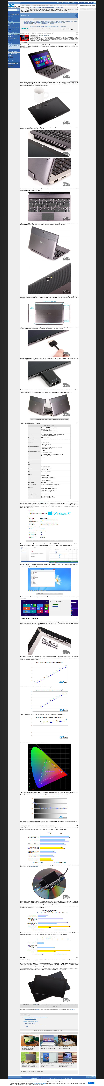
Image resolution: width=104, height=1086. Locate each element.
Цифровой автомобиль (13, 60)
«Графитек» (37, 1009)
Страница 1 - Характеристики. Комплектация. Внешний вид (35, 1016)
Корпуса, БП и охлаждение (13, 29)
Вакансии (11, 67)
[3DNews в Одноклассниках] (86, 3)
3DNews (22, 5)
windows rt (37, 1072)
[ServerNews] (14, 14)
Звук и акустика (11, 23)
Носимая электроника (12, 38)
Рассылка (67, 2)
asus (34, 1072)
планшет (25, 1072)
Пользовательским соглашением (39, 1083)
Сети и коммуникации (12, 53)
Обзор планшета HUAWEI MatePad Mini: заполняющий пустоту (47, 1065)
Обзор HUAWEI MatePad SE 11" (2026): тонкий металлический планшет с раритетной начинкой (29, 1065)
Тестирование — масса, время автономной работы (35, 1024)
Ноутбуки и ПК (11, 40)
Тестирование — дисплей (30, 1023)
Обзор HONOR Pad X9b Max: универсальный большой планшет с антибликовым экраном (29, 1048)
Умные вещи (10, 57)
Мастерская (10, 30)
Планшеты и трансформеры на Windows (40, 5)
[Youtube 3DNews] (80, 3)
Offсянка (10, 18)
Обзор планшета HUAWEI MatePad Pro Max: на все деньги (48, 1047)
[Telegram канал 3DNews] (88, 3)
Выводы (26, 1026)
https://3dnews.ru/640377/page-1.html (36, 1071)
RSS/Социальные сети (13, 63)
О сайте (58, 2)
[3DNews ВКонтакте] (79, 3)
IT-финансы (10, 16)
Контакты (72, 2)
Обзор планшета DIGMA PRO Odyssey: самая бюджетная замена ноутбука (66, 1065)
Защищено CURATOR (91, 1076)
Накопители (10, 36)
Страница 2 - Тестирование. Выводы (30, 1021)
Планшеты (10, 43)
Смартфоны (10, 55)
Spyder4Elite (72, 1009)
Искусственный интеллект (13, 27)
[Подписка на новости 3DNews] (90, 3)
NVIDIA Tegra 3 (43, 501)
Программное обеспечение (13, 49)
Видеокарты (10, 21)
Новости (10, 12)
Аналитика (10, 19)
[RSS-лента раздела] (77, 5)
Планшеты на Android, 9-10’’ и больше (14, 46)
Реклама (62, 2)
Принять (91, 1082)
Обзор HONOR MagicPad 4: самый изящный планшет (66, 1047)
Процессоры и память (12, 51)
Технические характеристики (30, 1019)
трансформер (30, 1072)
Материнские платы (12, 32)
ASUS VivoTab (35, 1004)
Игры (9, 25)
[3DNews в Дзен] (84, 3)
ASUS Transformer (74, 81)
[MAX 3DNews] (82, 3)
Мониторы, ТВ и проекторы (13, 34)
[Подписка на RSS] (92, 3)
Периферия (10, 41)
